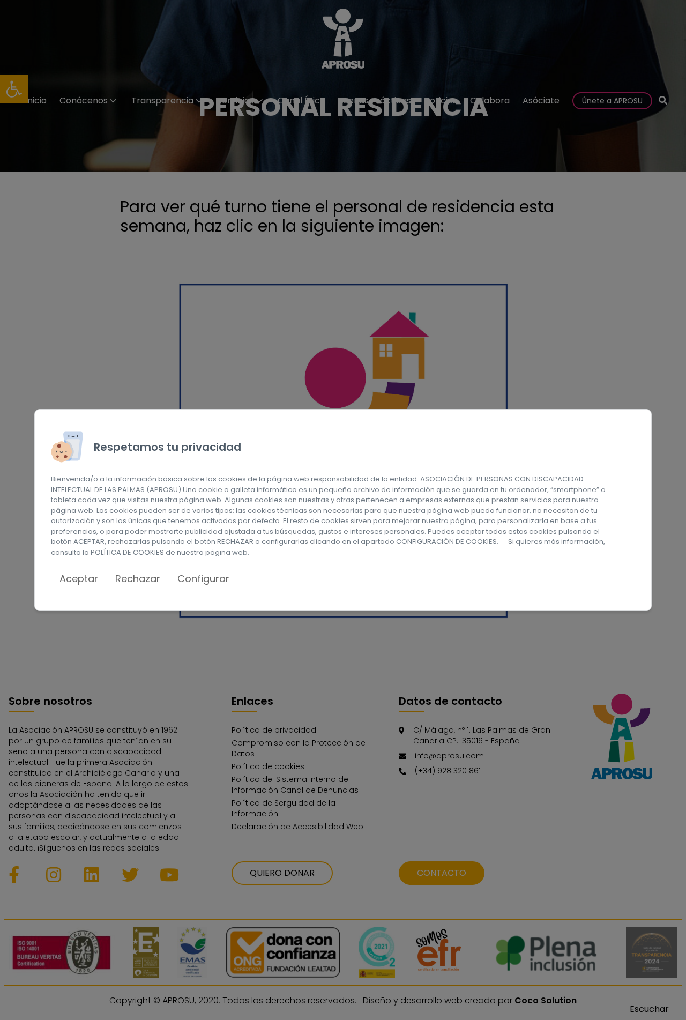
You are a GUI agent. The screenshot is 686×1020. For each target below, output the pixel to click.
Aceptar (78, 578)
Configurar (203, 578)
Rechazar (137, 578)
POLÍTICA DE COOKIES (127, 552)
